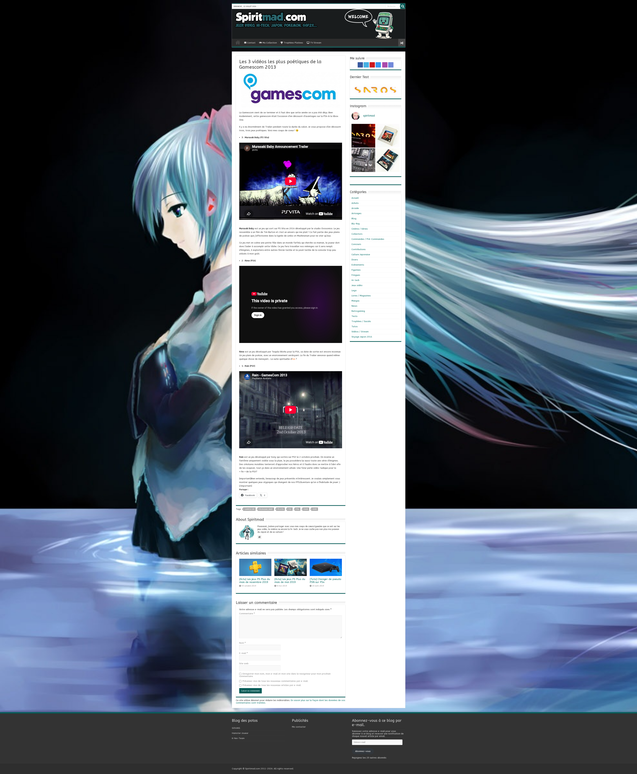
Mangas (355, 301)
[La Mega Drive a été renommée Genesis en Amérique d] (388, 160)
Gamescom (249, 509)
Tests (354, 316)
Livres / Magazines (361, 295)
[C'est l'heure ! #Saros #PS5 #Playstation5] (363, 136)
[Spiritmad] (318, 24)
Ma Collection (270, 42)
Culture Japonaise (361, 254)
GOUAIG (236, 728)
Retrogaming (358, 311)
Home (238, 42)
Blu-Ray (356, 223)
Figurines (356, 270)
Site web (243, 663)
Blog (354, 218)
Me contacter (299, 727)
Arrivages (356, 213)
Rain (306, 509)
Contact (251, 42)
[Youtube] (379, 6)
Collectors (357, 234)
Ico (293, 359)
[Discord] (390, 64)
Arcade (355, 208)
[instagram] (380, 6)
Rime (315, 509)
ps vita (281, 509)
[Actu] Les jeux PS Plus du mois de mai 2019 (289, 581)
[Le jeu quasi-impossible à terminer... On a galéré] (388, 136)
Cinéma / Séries (360, 229)
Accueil (355, 198)
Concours (356, 244)
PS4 (297, 509)
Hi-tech (355, 280)
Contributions (359, 249)
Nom (242, 643)
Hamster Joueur (240, 733)
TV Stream (315, 42)
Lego (354, 290)
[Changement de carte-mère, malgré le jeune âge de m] (363, 160)
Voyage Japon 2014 (362, 337)
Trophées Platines (293, 42)
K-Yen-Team (238, 738)
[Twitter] (366, 64)
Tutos (355, 326)
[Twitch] (382, 6)
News (354, 306)
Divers (355, 259)
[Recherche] (402, 6)
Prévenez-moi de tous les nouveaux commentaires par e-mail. (275, 681)
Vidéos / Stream (360, 331)
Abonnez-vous (363, 751)
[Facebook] (376, 6)
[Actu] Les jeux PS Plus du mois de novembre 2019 (254, 581)
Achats (355, 203)
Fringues (356, 275)
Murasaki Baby (266, 509)
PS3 (289, 509)
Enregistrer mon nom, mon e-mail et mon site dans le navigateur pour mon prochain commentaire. (285, 675)
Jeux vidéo (357, 285)
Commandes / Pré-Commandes (368, 239)
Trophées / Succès (361, 321)
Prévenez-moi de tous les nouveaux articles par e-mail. (272, 685)
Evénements (358, 265)
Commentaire (247, 613)
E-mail (243, 653)
